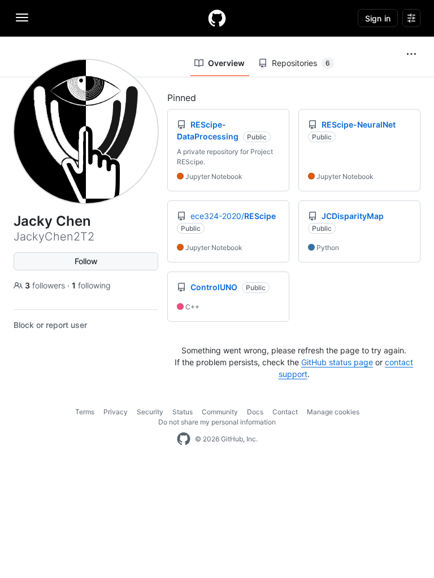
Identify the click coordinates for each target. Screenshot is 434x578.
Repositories (301, 63)
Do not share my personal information (217, 422)
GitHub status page (337, 362)
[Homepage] (217, 18)
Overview (226, 63)
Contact (285, 412)
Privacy (115, 412)
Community (220, 412)
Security (150, 412)
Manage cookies (333, 412)
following (91, 285)
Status (182, 412)
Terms (84, 412)
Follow (86, 261)
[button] (411, 54)
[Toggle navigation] (22, 17)
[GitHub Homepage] (183, 439)
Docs (255, 412)
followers (46, 285)
